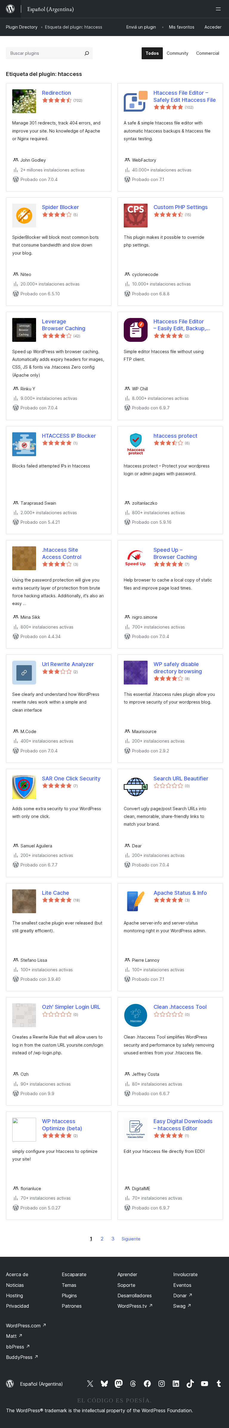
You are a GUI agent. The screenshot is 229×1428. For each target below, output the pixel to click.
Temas (69, 1285)
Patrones (72, 1306)
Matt (14, 1336)
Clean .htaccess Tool (180, 1007)
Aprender (127, 1274)
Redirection (56, 93)
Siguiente (131, 1238)
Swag (182, 1306)
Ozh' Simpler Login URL (71, 1007)
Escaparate (74, 1274)
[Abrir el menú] (219, 9)
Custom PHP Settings (181, 207)
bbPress (18, 1347)
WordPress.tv (135, 1306)
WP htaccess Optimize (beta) (62, 1124)
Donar (183, 1295)
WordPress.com (26, 1326)
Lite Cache (55, 893)
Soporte (126, 1285)
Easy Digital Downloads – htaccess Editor (183, 1124)
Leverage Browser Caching (63, 324)
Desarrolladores (134, 1295)
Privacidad (17, 1306)
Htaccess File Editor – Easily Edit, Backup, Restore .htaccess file (181, 325)
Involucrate (185, 1274)
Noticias (15, 1285)
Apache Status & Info (180, 893)
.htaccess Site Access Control (61, 553)
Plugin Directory (22, 26)
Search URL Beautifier (181, 778)
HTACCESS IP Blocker (69, 436)
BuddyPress (22, 1357)
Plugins (69, 1295)
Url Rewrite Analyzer (68, 664)
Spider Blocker (60, 207)
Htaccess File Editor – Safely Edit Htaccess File (185, 96)
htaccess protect (175, 436)
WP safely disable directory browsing (178, 667)
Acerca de (17, 1274)
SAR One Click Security (71, 778)
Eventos (182, 1285)
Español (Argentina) (41, 1384)
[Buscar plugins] (87, 53)
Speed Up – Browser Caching (175, 553)
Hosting (14, 1295)
